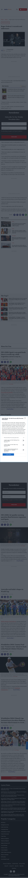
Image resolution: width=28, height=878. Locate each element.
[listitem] (14, 437)
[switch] (23, 440)
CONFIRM (8, 454)
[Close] (25, 418)
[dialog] (14, 439)
